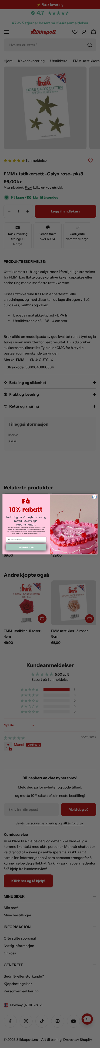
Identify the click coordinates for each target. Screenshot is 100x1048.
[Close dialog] (94, 497)
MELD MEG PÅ (26, 546)
